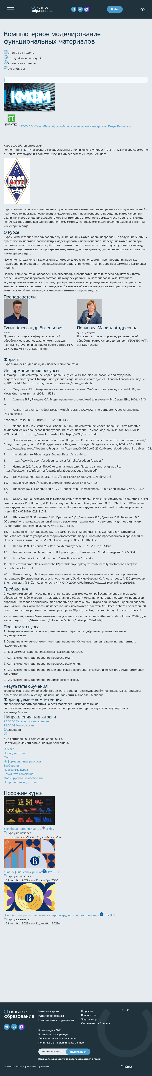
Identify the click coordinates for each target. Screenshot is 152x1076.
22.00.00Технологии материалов (26, 721)
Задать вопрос (90, 1019)
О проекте (87, 1011)
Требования (12, 765)
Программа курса (16, 769)
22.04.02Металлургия (19, 725)
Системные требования (95, 1023)
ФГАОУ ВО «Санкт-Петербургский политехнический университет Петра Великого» (75, 126)
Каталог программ (51, 1015)
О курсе (9, 749)
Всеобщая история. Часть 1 (23, 828)
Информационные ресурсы (22, 761)
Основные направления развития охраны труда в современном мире (52, 915)
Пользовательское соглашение (57, 1038)
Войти (114, 9)
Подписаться (78, 1051)
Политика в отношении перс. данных (61, 1042)
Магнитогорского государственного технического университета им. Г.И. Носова (77, 149)
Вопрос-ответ (89, 1015)
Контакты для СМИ (49, 1030)
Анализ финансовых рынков (23, 872)
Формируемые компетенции (23, 778)
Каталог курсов (49, 1011)
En (128, 1010)
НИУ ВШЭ (52, 872)
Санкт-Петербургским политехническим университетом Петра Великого (56, 154)
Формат (9, 757)
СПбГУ (49, 828)
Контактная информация (53, 1034)
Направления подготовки (21, 782)
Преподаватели (15, 753)
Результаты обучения (18, 774)
